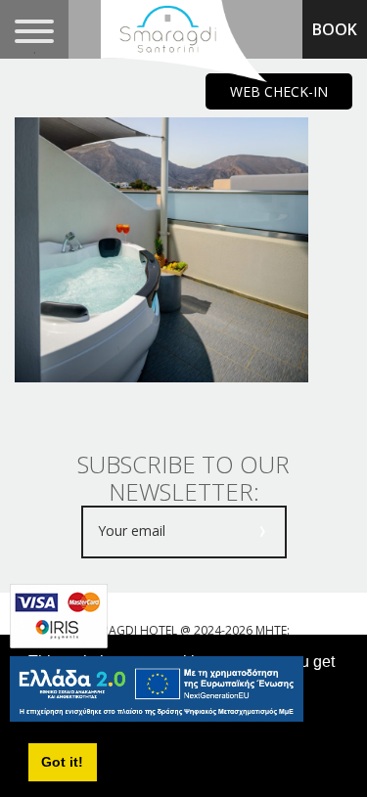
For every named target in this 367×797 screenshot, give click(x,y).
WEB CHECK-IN (279, 91)
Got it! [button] (62, 762)
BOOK (334, 29)
